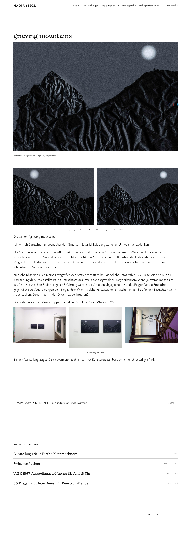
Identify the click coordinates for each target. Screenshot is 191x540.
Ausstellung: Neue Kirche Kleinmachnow (45, 453)
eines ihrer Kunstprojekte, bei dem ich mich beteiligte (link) (116, 359)
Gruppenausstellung (62, 302)
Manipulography (37, 155)
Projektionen (50, 155)
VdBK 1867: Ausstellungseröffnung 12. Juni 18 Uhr (52, 473)
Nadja (26, 155)
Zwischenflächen (26, 463)
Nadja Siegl (24, 5)
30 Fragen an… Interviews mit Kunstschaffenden (51, 483)
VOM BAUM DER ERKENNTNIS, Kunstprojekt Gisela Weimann (52, 402)
